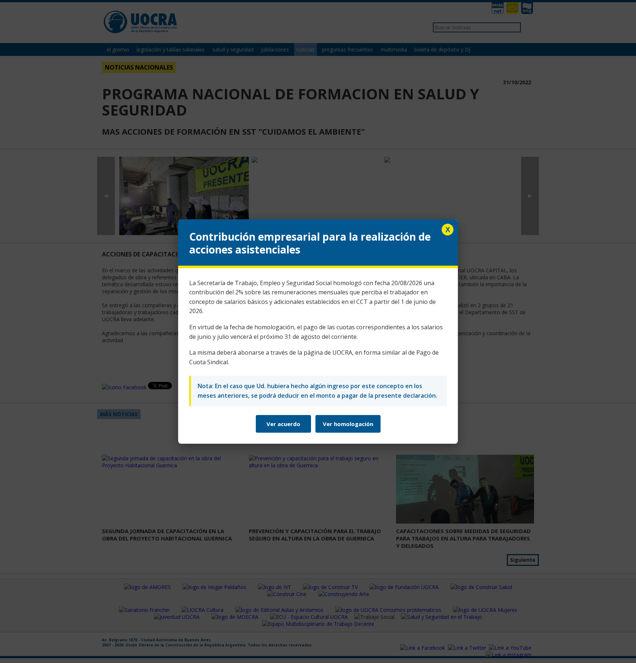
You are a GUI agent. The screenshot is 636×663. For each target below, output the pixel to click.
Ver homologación (348, 424)
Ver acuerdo (283, 424)
